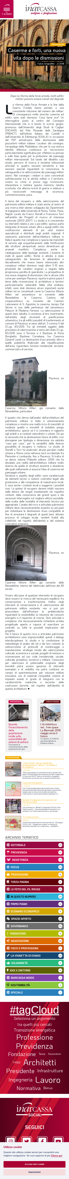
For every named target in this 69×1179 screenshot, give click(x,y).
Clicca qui (56, 1155)
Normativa (29, 1088)
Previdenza (34, 1045)
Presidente (20, 1070)
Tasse (42, 1054)
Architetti (39, 1062)
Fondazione (22, 1053)
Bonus (48, 1088)
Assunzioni (54, 1054)
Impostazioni (34, 1172)
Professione (34, 1037)
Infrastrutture (50, 1070)
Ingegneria (20, 1080)
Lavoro (48, 1079)
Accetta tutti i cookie (34, 1164)
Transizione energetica (34, 1030)
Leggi (17, 1062)
